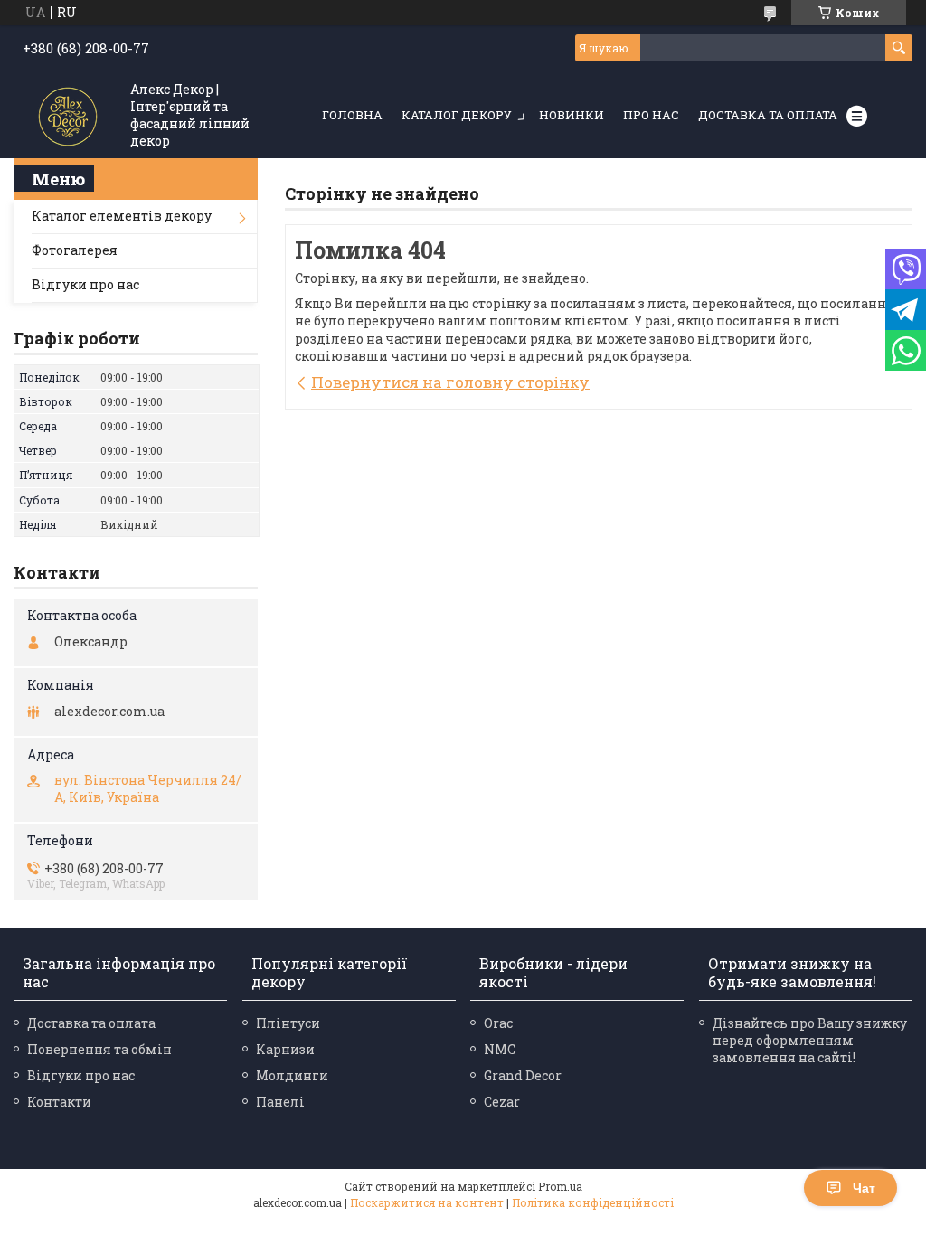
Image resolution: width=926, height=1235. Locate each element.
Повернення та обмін (99, 1049)
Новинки (571, 115)
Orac (498, 1023)
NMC (499, 1049)
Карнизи (285, 1049)
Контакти (59, 1101)
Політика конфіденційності (593, 1202)
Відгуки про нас (85, 284)
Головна (352, 115)
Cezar (502, 1101)
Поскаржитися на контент (427, 1202)
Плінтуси (288, 1023)
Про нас (651, 115)
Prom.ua (560, 1186)
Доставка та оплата (767, 115)
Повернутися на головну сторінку (450, 382)
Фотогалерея (75, 250)
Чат (864, 1188)
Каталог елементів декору (122, 215)
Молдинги (292, 1075)
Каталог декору (457, 115)
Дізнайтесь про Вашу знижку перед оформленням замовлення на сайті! (810, 1040)
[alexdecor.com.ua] (68, 116)
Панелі (280, 1101)
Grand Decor (523, 1075)
